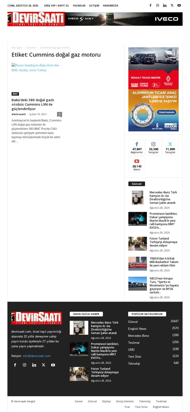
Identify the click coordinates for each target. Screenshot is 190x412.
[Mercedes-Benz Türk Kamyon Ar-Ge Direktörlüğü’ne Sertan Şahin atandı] (137, 197)
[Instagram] (157, 5)
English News (137, 329)
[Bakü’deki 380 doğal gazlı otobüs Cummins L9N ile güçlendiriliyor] (37, 79)
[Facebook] (150, 5)
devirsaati (19, 114)
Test (127, 407)
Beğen (137, 143)
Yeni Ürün (134, 356)
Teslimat (133, 342)
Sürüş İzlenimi (125, 401)
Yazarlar (79, 5)
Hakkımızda (110, 5)
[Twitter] (172, 5)
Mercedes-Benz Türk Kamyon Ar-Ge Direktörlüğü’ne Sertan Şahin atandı (163, 197)
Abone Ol (136, 160)
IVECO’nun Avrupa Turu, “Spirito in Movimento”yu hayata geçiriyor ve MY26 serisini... (164, 285)
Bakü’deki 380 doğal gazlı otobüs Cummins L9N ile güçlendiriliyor (33, 104)
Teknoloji (134, 363)
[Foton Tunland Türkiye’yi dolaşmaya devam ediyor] (137, 244)
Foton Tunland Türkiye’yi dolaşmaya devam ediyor (163, 242)
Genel (78, 401)
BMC (15, 93)
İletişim (94, 5)
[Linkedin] (165, 5)
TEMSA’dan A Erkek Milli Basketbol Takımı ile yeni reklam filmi (164, 261)
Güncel (133, 322)
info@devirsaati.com (37, 356)
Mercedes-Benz (138, 335)
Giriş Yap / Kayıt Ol (56, 5)
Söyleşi (106, 401)
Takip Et (153, 143)
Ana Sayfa (17, 47)
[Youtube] (179, 5)
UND (131, 349)
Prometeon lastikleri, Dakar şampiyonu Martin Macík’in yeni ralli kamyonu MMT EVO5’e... (163, 221)
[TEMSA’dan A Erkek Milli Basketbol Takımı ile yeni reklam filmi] (137, 264)
